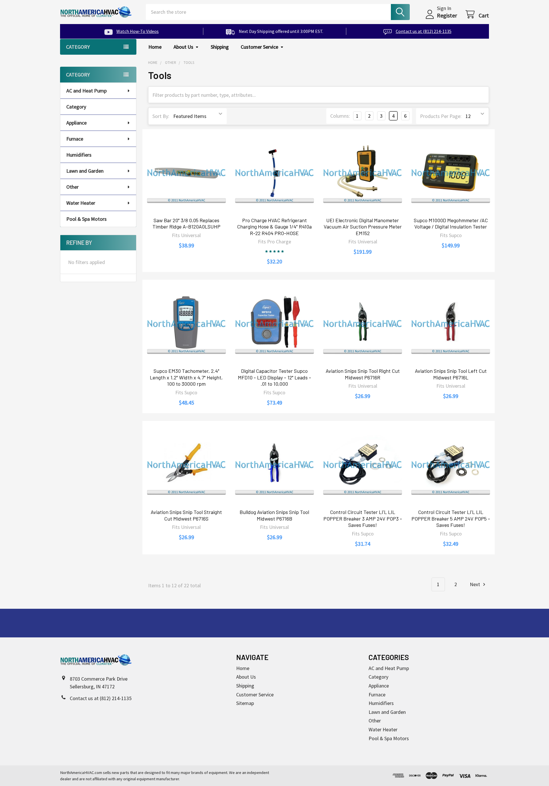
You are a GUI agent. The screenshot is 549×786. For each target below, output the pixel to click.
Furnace (74, 138)
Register (447, 15)
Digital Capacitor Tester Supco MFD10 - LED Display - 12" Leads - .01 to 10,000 (274, 377)
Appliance (76, 122)
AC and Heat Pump (86, 90)
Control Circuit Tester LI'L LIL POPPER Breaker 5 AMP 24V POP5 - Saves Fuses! (450, 518)
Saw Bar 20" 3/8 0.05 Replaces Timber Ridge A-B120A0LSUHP (186, 223)
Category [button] (78, 47)
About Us (183, 47)
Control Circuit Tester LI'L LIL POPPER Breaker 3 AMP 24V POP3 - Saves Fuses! (362, 518)
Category (76, 106)
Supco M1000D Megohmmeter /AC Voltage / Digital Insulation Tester (451, 223)
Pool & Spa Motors (86, 219)
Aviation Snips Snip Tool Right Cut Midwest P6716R (363, 374)
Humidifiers (79, 154)
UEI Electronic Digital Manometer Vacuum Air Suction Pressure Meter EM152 (363, 226)
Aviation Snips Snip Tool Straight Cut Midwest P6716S (186, 515)
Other (72, 187)
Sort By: (160, 116)
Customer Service (259, 47)
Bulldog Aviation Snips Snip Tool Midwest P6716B (274, 515)
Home (155, 47)
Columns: (340, 116)
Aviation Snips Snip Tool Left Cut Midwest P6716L (451, 374)
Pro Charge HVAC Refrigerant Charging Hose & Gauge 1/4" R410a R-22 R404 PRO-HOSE (274, 226)
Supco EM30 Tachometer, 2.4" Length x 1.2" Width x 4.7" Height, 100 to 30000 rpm (186, 377)
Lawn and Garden (85, 171)
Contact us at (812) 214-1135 (423, 31)
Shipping (220, 47)
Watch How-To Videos (137, 31)
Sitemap (245, 703)
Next (475, 584)
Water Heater (80, 203)
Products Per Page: (441, 116)
